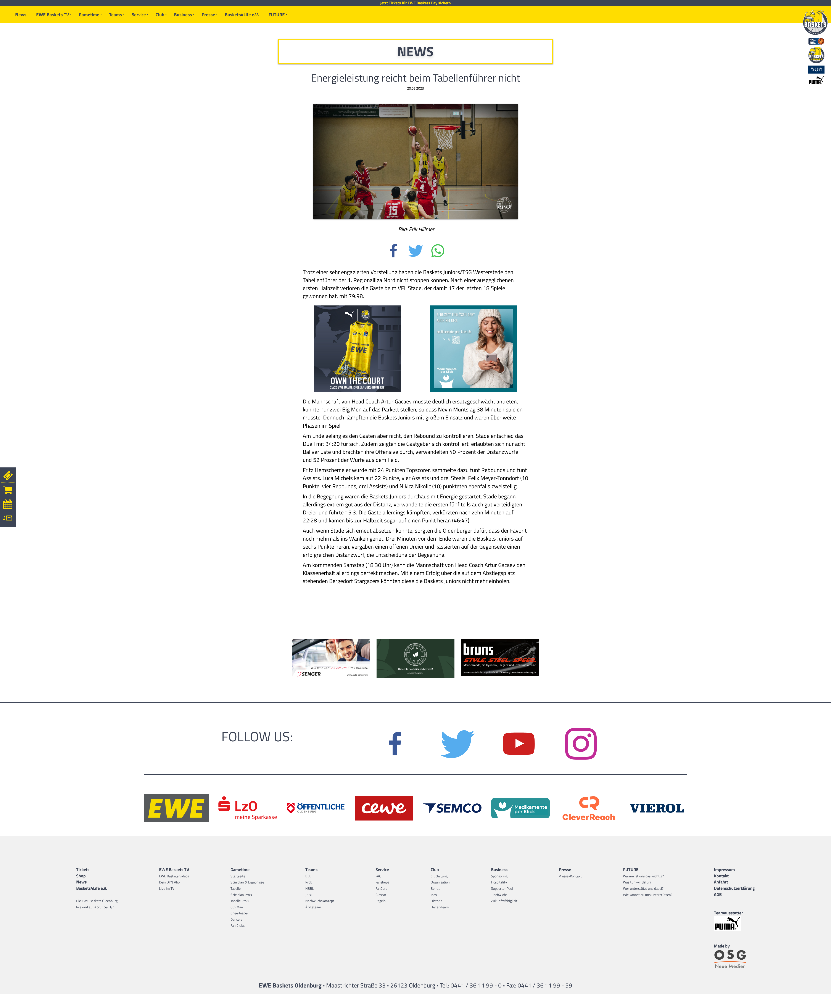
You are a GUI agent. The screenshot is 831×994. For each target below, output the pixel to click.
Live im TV (166, 888)
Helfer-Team (440, 907)
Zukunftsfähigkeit (504, 900)
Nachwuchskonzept (319, 900)
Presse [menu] (208, 14)
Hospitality (499, 882)
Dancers (236, 919)
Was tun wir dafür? (637, 882)
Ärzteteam (313, 907)
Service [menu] (139, 14)
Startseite (237, 876)
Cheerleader (239, 913)
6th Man (236, 907)
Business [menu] (183, 14)
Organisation (440, 882)
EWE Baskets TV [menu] (52, 14)
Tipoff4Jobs (499, 894)
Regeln (380, 900)
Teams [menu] (115, 14)
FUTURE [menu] (277, 14)
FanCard (381, 888)
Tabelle (235, 888)
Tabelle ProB (239, 900)
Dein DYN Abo (169, 882)
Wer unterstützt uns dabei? (643, 888)
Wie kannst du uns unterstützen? (647, 894)
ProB (308, 882)
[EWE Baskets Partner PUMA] (734, 923)
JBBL (308, 894)
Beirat (435, 888)
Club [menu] (160, 14)
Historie (436, 900)
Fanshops (382, 882)
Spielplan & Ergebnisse (247, 882)
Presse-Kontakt (570, 876)
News (20, 14)
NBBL (309, 888)
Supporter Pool (502, 888)
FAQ (378, 876)
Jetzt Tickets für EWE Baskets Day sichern (415, 3)
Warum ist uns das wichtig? (643, 876)
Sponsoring (499, 876)
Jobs (434, 894)
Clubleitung (439, 876)
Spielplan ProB (241, 894)
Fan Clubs (237, 925)
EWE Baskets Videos (174, 876)
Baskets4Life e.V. (242, 14)
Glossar (380, 894)
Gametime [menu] (89, 14)
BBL (308, 876)
